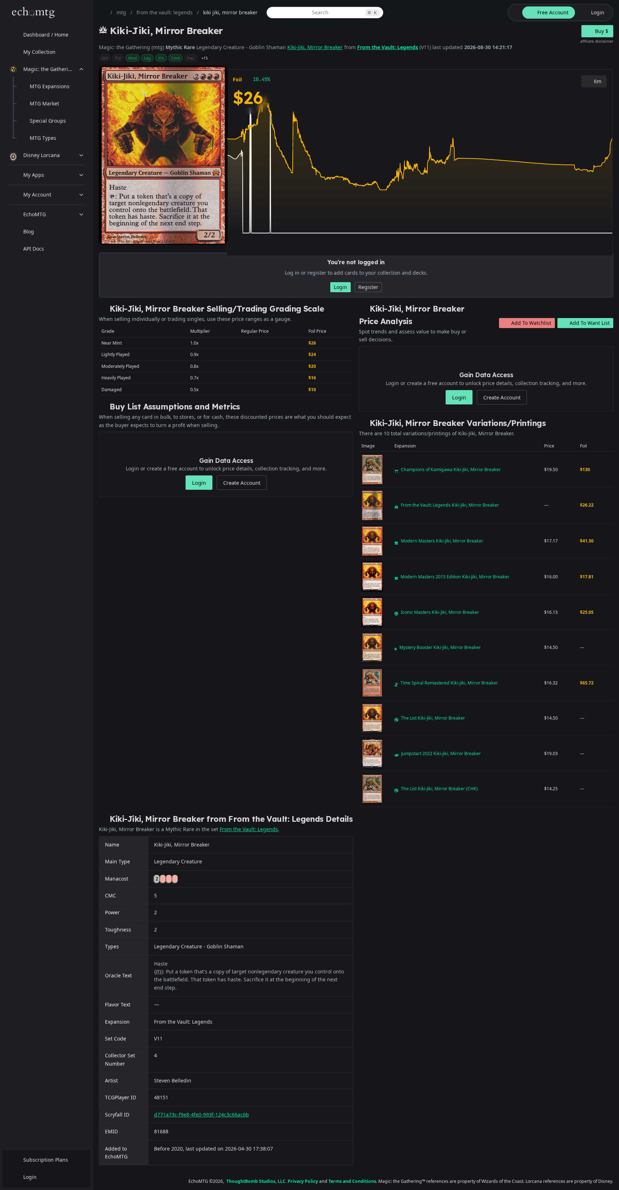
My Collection (39, 51)
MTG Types (43, 137)
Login (30, 1177)
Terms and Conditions (352, 1181)
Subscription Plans (45, 1159)
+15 (204, 58)
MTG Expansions (49, 86)
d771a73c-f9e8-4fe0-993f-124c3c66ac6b (201, 1114)
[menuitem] (47, 34)
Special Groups (48, 120)
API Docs (33, 248)
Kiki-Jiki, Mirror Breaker (315, 47)
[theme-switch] (513, 12)
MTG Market (44, 103)
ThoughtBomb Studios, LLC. (256, 1181)
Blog (28, 231)
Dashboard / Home (45, 34)
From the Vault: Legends (387, 47)
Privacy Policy (303, 1181)
